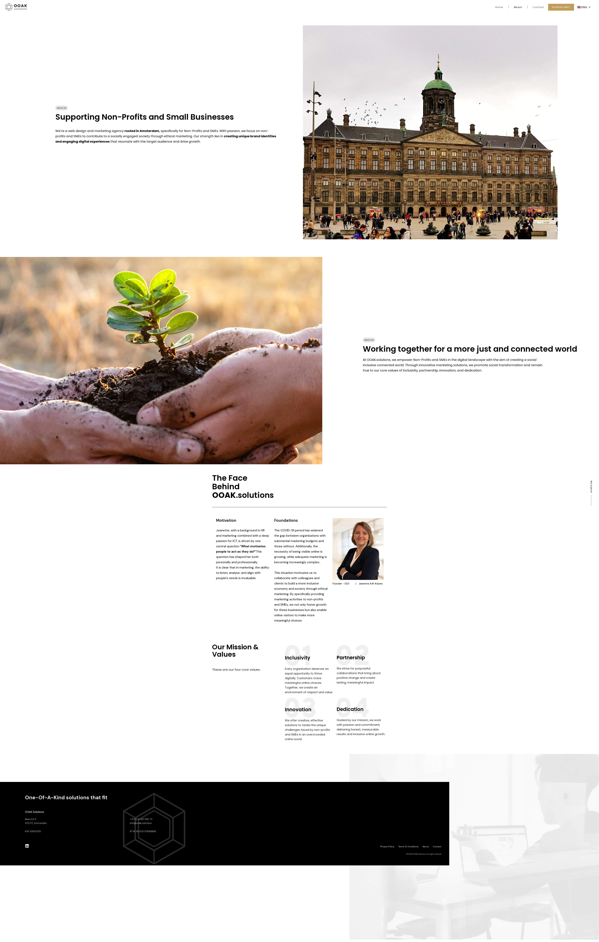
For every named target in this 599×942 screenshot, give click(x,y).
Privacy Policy (387, 846)
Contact (535, 7)
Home (499, 7)
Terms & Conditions (408, 846)
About (515, 7)
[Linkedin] (27, 846)
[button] (583, 7)
